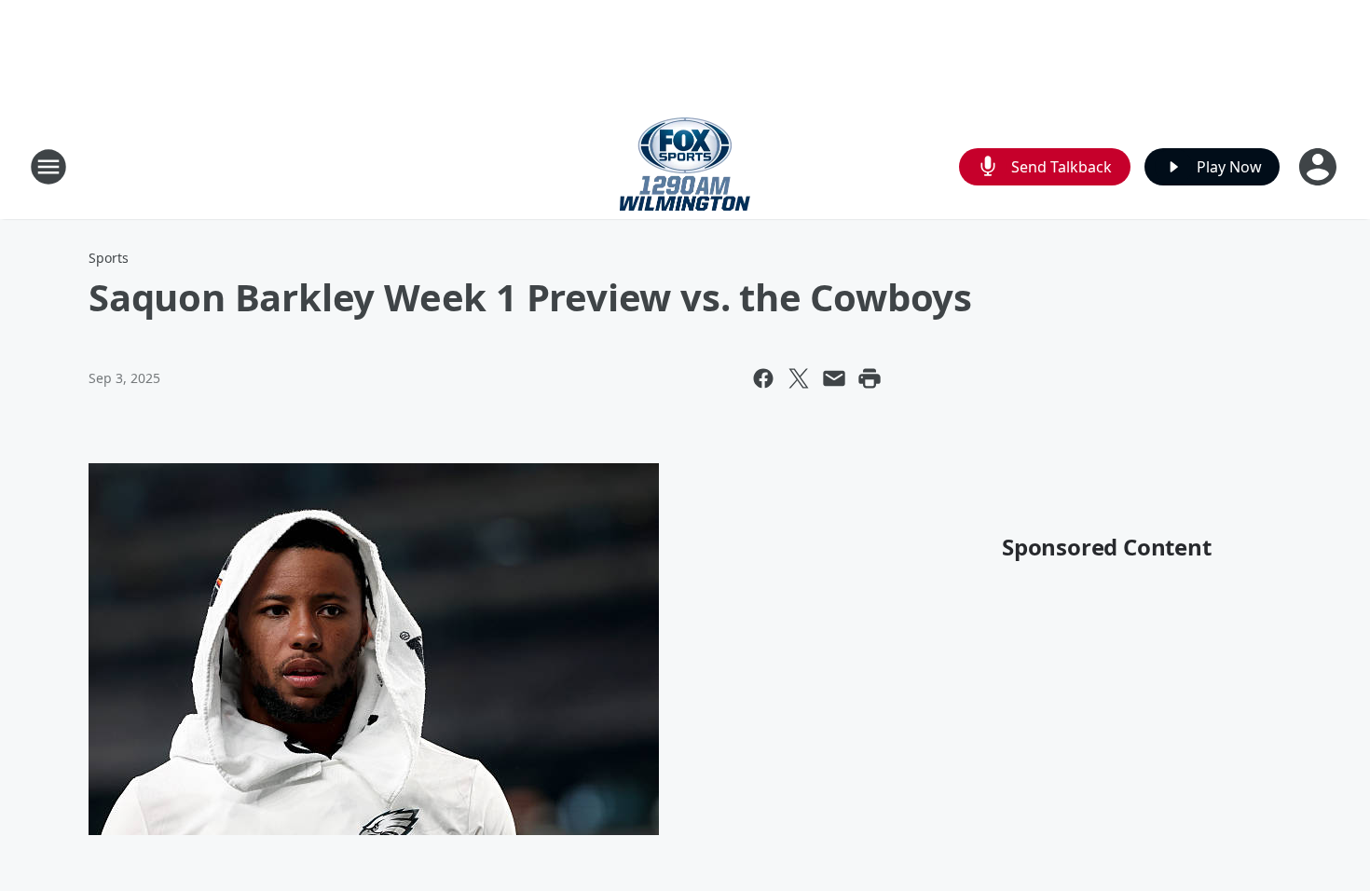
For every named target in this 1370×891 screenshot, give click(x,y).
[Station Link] (685, 166)
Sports (109, 258)
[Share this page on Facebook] (763, 378)
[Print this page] (869, 378)
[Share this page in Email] (834, 378)
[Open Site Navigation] (48, 166)
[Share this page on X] (799, 378)
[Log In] (1319, 166)
